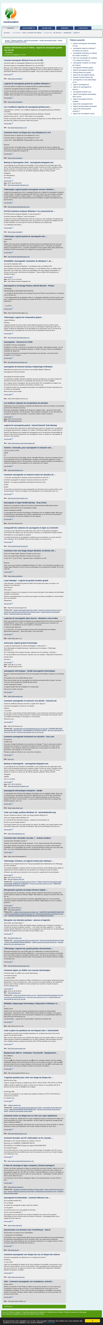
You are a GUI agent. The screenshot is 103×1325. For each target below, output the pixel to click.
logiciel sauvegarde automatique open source (84, 95)
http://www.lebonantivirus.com (17, 127)
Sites (24, 33)
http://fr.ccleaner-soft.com (16, 879)
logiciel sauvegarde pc (81, 84)
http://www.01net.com (15, 421)
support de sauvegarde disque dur (52, 912)
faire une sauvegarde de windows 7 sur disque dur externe (85, 59)
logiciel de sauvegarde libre (83, 104)
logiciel (10, 28)
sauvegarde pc (28, 28)
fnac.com (11, 759)
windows (64, 28)
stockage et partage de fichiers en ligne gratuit (28, 1189)
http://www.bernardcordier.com (17, 362)
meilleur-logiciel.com (14, 1105)
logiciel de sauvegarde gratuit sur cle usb (50, 610)
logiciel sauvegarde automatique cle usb (50, 995)
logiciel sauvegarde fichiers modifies (83, 100)
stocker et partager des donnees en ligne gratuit (21, 1191)
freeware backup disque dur (83, 77)
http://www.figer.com (14, 993)
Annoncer (67, 33)
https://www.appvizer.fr (15, 1225)
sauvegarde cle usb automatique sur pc (14, 997)
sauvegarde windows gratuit (83, 67)
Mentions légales (15, 1312)
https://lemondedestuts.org (16, 833)
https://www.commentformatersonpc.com (21, 1161)
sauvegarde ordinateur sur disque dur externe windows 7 (85, 54)
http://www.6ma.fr (13, 1250)
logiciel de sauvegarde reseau (84, 113)
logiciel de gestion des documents (20, 614)
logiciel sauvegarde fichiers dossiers (18, 942)
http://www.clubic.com (15, 938)
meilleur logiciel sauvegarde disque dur (26, 912)
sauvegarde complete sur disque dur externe (84, 64)
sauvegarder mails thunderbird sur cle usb (37, 997)
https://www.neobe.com (15, 696)
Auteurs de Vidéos (34, 33)
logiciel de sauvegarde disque (83, 75)
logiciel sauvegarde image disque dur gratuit (27, 1107)
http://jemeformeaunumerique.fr (18, 546)
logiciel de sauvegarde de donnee (82, 88)
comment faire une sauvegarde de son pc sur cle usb (30, 728)
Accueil (7, 33)
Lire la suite (8, 74)
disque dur (46, 28)
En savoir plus (49, 1323)
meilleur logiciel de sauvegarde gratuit (49, 881)
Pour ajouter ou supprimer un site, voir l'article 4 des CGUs (23, 1314)
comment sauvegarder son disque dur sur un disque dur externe (31, 915)
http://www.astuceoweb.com (17, 1048)
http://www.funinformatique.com (18, 498)
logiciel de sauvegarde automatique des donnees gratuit (22, 612)
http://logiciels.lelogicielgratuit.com (19, 207)
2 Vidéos (15, 54)
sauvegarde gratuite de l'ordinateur (16, 883)
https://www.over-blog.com (16, 1277)
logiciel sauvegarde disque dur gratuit (25, 610)
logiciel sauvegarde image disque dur (22, 1109)
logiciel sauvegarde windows (83, 70)
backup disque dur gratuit (82, 72)
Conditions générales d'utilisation (34, 1312)
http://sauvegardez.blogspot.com (18, 185)
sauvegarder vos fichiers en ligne (35, 730)
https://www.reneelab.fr (15, 78)
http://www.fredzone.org (15, 470)
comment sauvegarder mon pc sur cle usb (30, 732)
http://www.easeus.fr (14, 909)
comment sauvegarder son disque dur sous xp (19, 914)
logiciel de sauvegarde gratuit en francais (24, 881)
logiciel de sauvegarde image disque (20, 1111)
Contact (76, 33)
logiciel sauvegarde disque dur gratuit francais (26, 940)
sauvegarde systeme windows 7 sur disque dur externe (84, 49)
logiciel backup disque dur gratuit (85, 106)
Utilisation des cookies (55, 1312)
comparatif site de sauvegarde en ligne (45, 1191)
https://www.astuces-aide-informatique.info (21, 443)
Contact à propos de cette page (75, 1312)
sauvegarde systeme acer (82, 92)
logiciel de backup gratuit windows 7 (82, 110)
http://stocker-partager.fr (15, 1187)
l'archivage (83, 28)
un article (57, 33)
